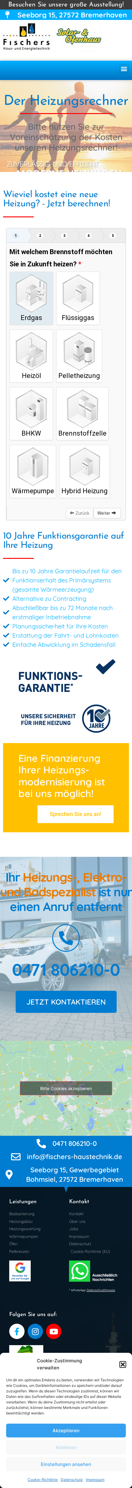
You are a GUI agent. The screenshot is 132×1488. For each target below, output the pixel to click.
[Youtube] (53, 1331)
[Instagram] (35, 1331)
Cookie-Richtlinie (43, 1479)
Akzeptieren (66, 1430)
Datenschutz (72, 1479)
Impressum (95, 1479)
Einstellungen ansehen (66, 1464)
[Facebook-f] (17, 1331)
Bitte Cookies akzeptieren (66, 1088)
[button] (123, 1364)
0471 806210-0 (66, 969)
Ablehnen (66, 1447)
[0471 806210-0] (66, 938)
